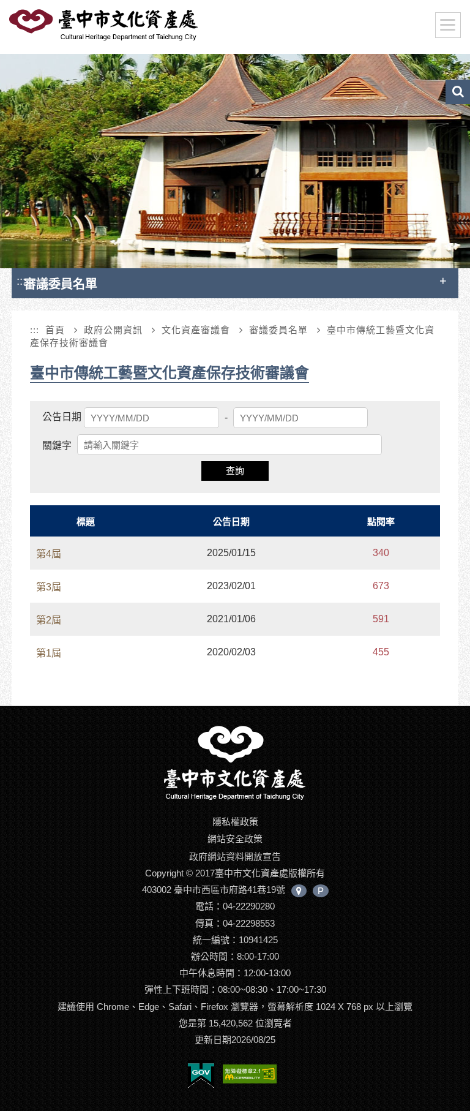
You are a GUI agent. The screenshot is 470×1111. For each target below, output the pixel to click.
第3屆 (48, 587)
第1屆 (48, 653)
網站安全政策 (235, 839)
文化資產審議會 (196, 330)
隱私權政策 (235, 821)
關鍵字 (57, 445)
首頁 (55, 330)
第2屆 (48, 620)
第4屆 (48, 554)
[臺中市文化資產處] (235, 762)
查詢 (235, 470)
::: (21, 280)
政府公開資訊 (113, 330)
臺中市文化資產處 (104, 25)
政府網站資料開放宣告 (235, 856)
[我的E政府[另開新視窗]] (201, 1076)
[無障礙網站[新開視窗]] (250, 1076)
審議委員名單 (278, 330)
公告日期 (61, 417)
